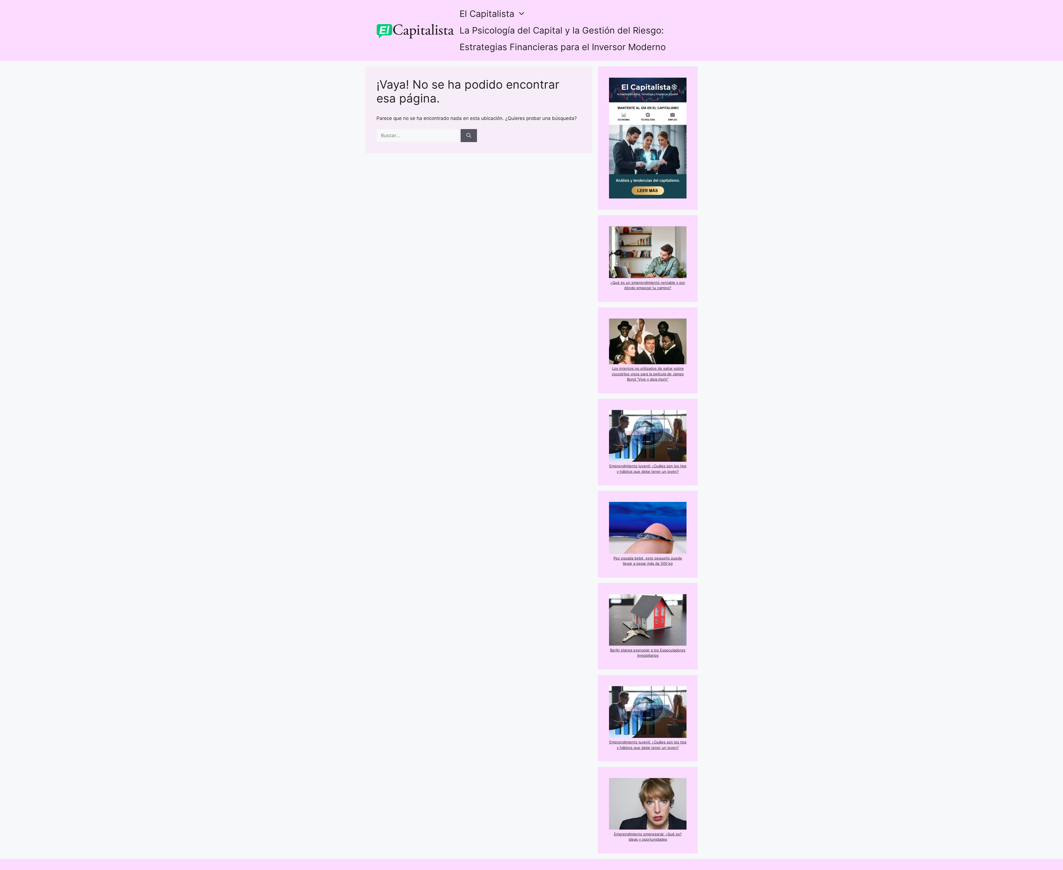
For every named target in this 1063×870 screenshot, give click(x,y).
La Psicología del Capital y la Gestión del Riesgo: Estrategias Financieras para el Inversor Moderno (563, 38)
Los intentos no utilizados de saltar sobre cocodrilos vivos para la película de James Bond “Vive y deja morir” (648, 373)
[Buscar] (469, 135)
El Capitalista (487, 13)
